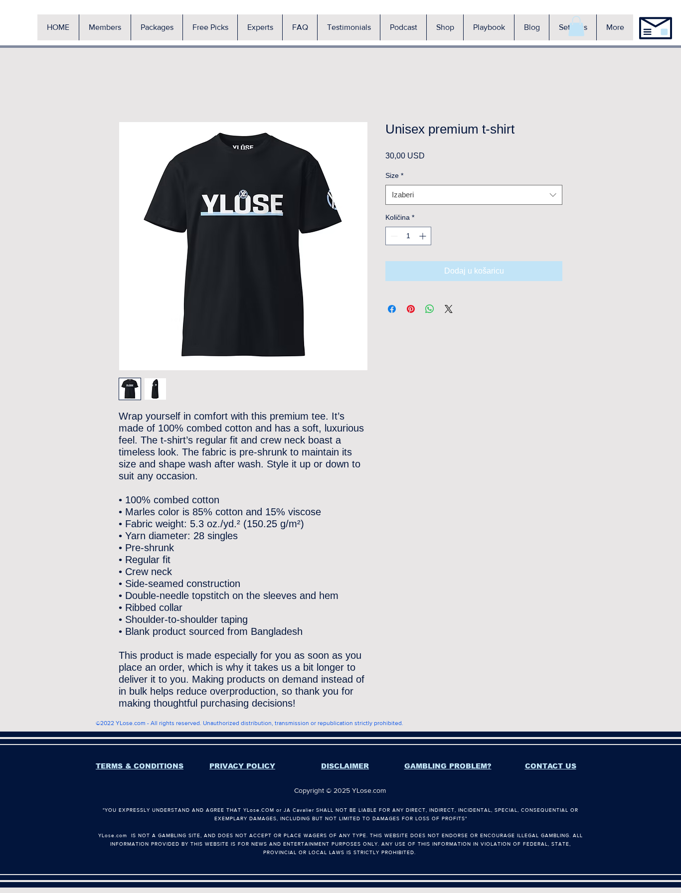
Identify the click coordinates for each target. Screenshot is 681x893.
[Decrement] (393, 236)
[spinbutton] (408, 236)
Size (394, 175)
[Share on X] (449, 309)
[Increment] (423, 236)
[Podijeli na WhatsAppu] (430, 309)
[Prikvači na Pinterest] (411, 309)
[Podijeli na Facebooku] (392, 309)
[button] (105, 27)
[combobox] (473, 195)
